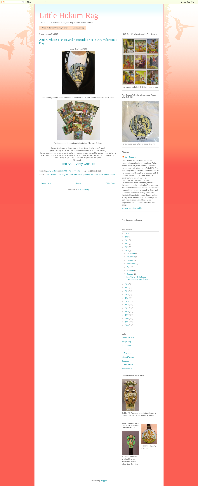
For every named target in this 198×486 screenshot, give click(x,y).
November (131, 257)
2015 (127, 294)
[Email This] (89, 171)
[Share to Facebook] (97, 171)
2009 (127, 315)
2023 (127, 237)
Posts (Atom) (83, 189)
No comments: (75, 171)
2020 (127, 247)
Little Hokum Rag (68, 15)
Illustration (78, 175)
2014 (127, 298)
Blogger (104, 481)
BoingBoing (126, 342)
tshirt (101, 175)
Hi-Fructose (126, 353)
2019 (127, 250)
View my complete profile (132, 208)
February (130, 271)
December (131, 253)
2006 (127, 325)
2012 (127, 305)
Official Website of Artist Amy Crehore (54, 28)
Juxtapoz (125, 361)
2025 (127, 233)
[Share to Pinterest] (99, 171)
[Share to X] (94, 171)
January (130, 274)
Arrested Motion (128, 338)
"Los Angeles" (63, 175)
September (131, 264)
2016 (127, 291)
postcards (94, 175)
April (129, 267)
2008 (127, 318)
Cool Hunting (127, 349)
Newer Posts (46, 183)
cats (71, 175)
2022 (127, 240)
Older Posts (110, 183)
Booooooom (126, 345)
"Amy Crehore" (51, 175)
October (130, 260)
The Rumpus (127, 369)
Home (78, 183)
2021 (127, 244)
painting (87, 175)
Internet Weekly (128, 357)
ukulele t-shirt (109, 175)
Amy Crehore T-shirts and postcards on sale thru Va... (138, 278)
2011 (127, 308)
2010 (127, 312)
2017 (127, 288)
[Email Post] (85, 171)
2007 (127, 322)
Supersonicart (127, 365)
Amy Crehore (130, 157)
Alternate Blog (78, 28)
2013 (127, 301)
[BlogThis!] (92, 171)
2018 (127, 284)
